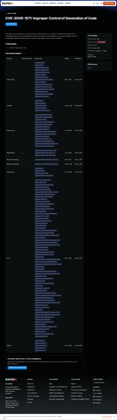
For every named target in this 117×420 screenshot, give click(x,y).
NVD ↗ (90, 67)
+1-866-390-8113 (98, 382)
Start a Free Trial (10, 401)
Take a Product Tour (12, 403)
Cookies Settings (106, 416)
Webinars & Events (55, 390)
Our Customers (32, 393)
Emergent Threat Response (58, 387)
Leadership (30, 387)
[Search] (93, 3)
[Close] (114, 417)
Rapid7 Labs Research (56, 393)
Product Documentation (79, 390)
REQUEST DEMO (11, 24)
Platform (38, 3)
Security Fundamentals (56, 399)
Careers (29, 402)
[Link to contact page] (97, 3)
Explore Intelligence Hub (17, 367)
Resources (52, 3)
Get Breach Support (12, 405)
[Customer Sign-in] (101, 3)
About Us (30, 384)
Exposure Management (13, 389)
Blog (50, 384)
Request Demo (109, 3)
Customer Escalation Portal (80, 399)
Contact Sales (9, 407)
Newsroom (31, 390)
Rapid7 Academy (76, 396)
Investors (30, 399)
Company (68, 3)
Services (45, 3)
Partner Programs (33, 396)
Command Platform (11, 387)
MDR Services (10, 391)
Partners (60, 3)
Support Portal (76, 387)
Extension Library (77, 393)
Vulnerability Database (56, 396)
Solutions (8, 393)
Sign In (73, 384)
